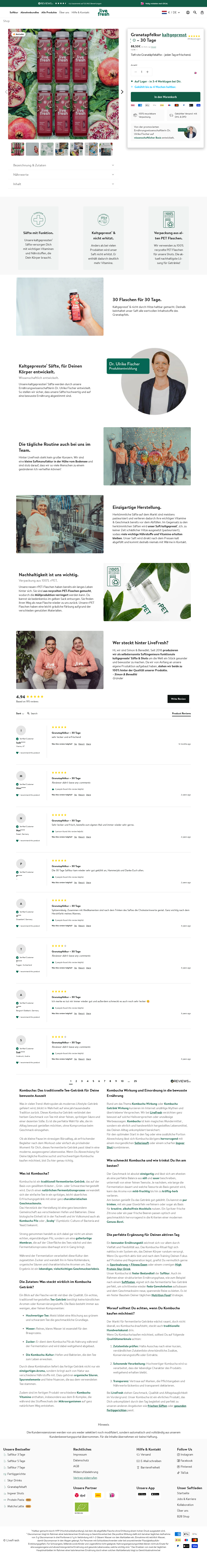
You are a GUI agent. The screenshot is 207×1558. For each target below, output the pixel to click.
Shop (6, 21)
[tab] (181, 714)
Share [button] (88, 744)
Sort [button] (19, 713)
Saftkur (14, 12)
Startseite (183, 1493)
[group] (33, 697)
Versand (153, 47)
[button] (195, 12)
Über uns (64, 12)
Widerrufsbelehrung (85, 1472)
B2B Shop (183, 1516)
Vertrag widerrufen (85, 1478)
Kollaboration (185, 1505)
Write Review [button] (178, 699)
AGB (76, 1466)
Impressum (80, 1454)
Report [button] (81, 744)
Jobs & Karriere (186, 1499)
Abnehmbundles (30, 12)
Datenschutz (81, 1460)
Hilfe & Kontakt (80, 12)
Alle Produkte (49, 12)
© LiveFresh (11, 1540)
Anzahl (134, 65)
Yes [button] (75, 744)
